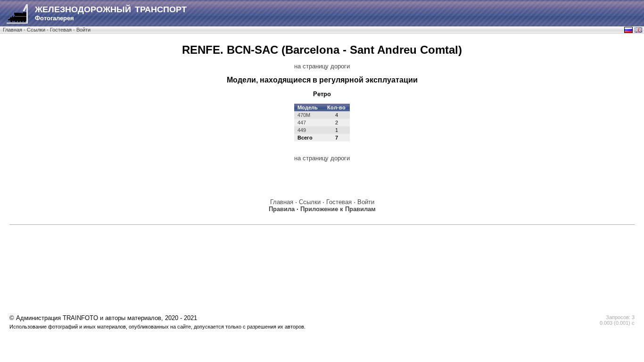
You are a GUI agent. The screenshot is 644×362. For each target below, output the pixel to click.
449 (301, 130)
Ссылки (36, 30)
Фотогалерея (111, 13)
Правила (282, 209)
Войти (83, 30)
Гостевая (61, 30)
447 (301, 122)
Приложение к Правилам (338, 209)
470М (303, 115)
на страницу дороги (322, 66)
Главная (12, 30)
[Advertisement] (322, 251)
